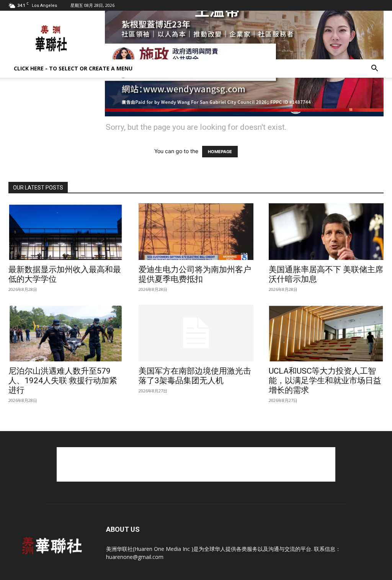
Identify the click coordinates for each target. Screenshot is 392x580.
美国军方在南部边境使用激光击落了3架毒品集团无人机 (195, 375)
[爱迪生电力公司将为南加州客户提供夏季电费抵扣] (196, 231)
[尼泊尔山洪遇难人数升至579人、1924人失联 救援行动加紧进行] (65, 333)
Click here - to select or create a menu (73, 68)
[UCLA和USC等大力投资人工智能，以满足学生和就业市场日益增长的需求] (326, 333)
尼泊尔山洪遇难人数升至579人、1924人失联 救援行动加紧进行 (62, 380)
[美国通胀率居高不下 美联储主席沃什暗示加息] (326, 231)
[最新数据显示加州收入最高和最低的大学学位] (65, 231)
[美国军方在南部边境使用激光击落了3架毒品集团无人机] (196, 333)
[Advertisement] (196, 464)
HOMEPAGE (220, 151)
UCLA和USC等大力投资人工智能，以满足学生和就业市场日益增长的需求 (325, 380)
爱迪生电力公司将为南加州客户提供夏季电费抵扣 (195, 274)
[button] (374, 69)
